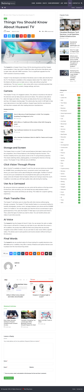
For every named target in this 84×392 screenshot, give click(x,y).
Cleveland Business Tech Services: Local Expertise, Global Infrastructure (69, 34)
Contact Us (76, 3)
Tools (62, 200)
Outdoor (63, 184)
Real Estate (64, 134)
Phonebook (64, 110)
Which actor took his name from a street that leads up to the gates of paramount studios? (75, 61)
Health (45, 3)
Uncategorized (64, 145)
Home (33, 3)
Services (63, 129)
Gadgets (63, 186)
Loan (62, 165)
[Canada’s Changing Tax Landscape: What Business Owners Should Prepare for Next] (28, 314)
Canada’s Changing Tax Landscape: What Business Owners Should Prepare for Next (28, 323)
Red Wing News (28, 389)
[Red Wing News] (8, 3)
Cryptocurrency (65, 168)
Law (62, 3)
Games (62, 173)
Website (31, 367)
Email (6, 367)
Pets (62, 163)
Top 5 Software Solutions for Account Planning (28, 130)
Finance (63, 152)
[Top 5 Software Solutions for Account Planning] (8, 132)
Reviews (63, 171)
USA (62, 100)
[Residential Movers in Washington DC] (64, 44)
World (62, 95)
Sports (62, 160)
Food (62, 155)
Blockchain (64, 124)
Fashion (63, 131)
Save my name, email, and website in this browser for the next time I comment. (25, 373)
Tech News (64, 103)
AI (61, 197)
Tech (69, 3)
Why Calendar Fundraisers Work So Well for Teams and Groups (33, 137)
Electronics (64, 179)
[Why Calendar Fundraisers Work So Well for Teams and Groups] (8, 139)
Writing (62, 181)
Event (62, 192)
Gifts (62, 202)
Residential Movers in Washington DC (75, 43)
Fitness (63, 194)
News (65, 3)
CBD (62, 150)
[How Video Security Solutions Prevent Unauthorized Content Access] (11, 314)
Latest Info (64, 97)
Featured (63, 189)
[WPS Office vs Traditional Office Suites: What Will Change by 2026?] (8, 124)
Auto (62, 142)
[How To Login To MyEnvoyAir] (64, 51)
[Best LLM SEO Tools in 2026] (45, 314)
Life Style (63, 121)
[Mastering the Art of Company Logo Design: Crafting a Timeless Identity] (64, 73)
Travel (62, 139)
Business (38, 3)
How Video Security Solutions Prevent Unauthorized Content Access (10, 323)
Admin (8, 31)
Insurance (63, 176)
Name (6, 361)
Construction (64, 147)
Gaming (63, 158)
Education (63, 137)
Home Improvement (53, 3)
